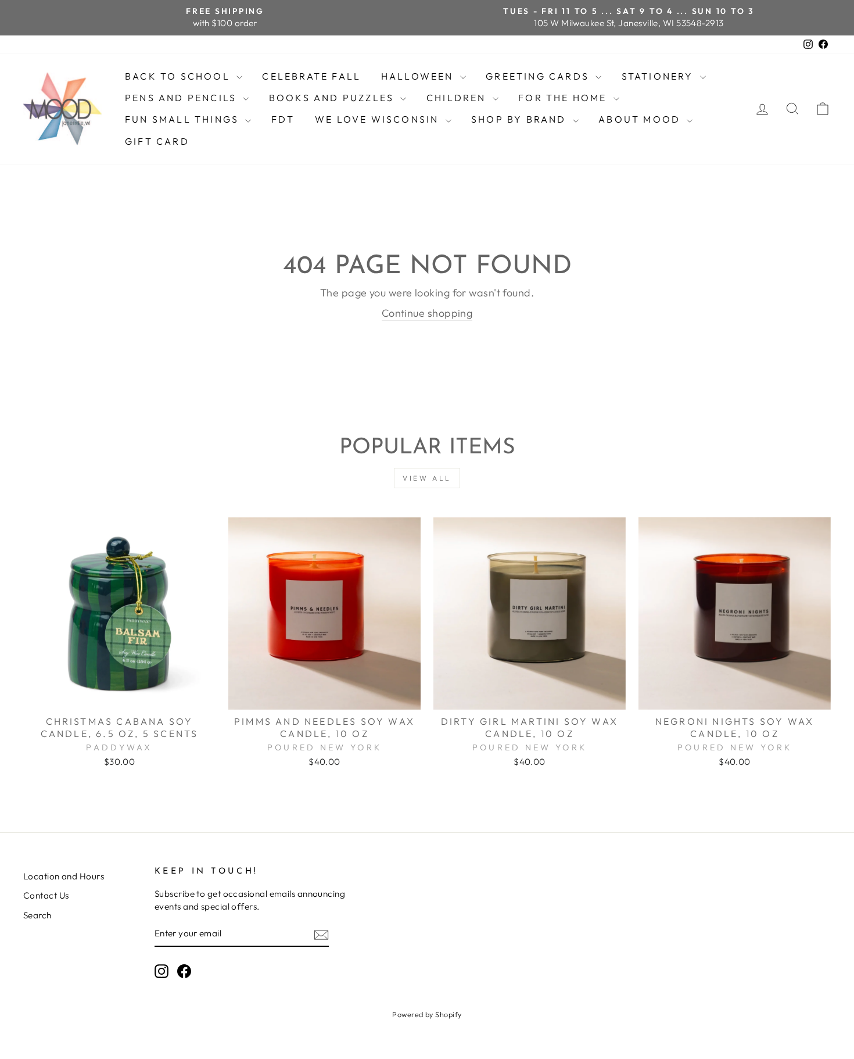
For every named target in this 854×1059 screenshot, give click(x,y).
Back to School (179, 76)
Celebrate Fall (311, 76)
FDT (283, 119)
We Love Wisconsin (379, 119)
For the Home (564, 97)
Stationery (659, 76)
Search (37, 915)
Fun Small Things (183, 119)
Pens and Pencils (182, 97)
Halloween (419, 76)
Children (458, 97)
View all (427, 478)
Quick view (119, 695)
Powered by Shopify (426, 1014)
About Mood (641, 119)
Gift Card (157, 141)
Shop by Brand (520, 119)
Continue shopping (427, 313)
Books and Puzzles (333, 97)
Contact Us (46, 895)
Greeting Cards (539, 76)
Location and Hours (63, 876)
